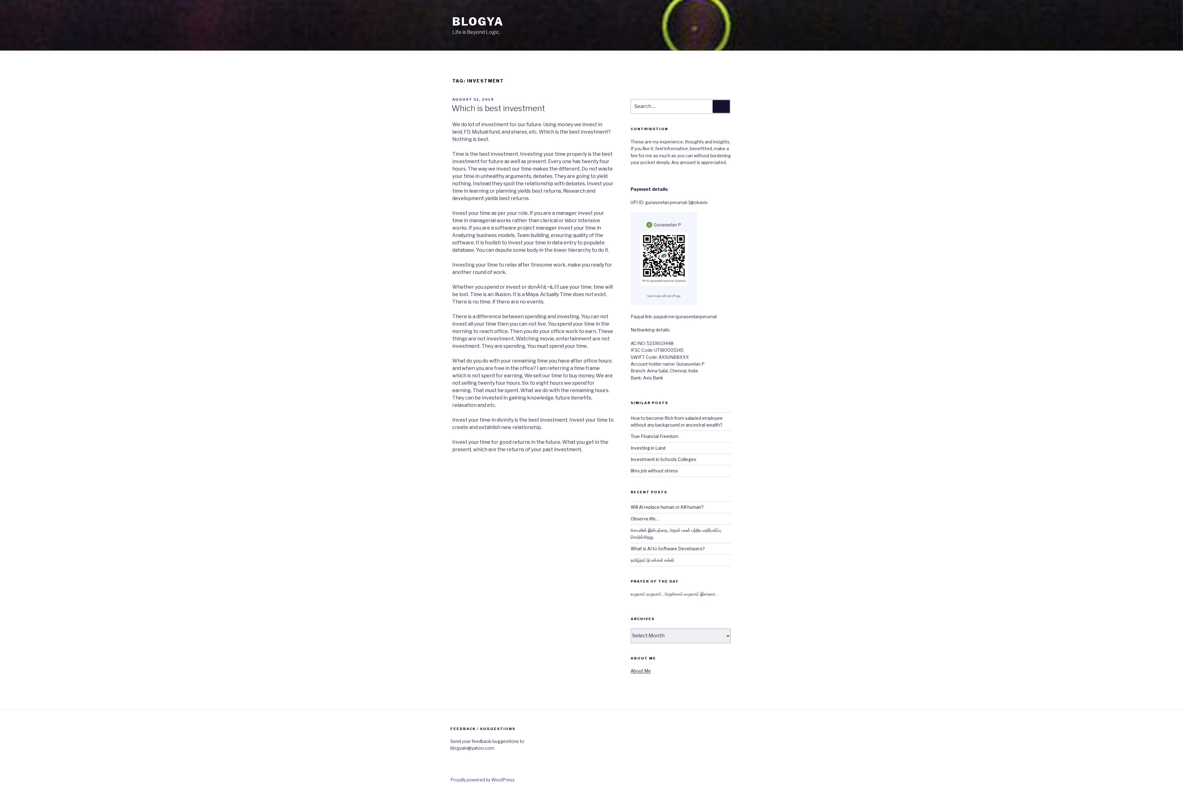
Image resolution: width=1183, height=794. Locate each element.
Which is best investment (498, 108)
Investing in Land (648, 448)
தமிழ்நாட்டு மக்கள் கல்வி (652, 560)
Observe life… (645, 518)
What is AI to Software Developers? (668, 548)
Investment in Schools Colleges (663, 459)
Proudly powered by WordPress (482, 779)
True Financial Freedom (654, 436)
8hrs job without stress (654, 470)
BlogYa (478, 21)
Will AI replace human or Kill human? (667, 507)
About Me (641, 670)
